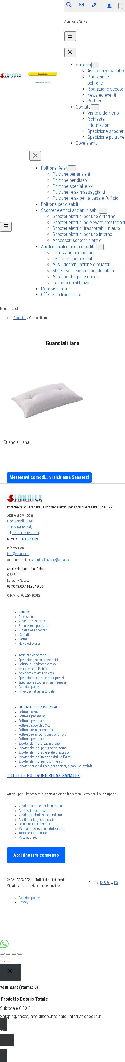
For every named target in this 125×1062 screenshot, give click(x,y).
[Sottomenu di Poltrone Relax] (72, 168)
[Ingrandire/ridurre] (19, 954)
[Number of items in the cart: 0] (120, 6)
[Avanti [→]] (8, 961)
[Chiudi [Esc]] (2, 954)
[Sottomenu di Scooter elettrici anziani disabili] (103, 211)
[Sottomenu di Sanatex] (95, 65)
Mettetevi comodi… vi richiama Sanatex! (49, 477)
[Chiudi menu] (70, 52)
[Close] (10, 972)
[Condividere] (8, 954)
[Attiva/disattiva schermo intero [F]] (14, 954)
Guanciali (19, 318)
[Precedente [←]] (2, 961)
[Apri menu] (70, 36)
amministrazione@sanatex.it (52, 560)
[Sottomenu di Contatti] (95, 107)
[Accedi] (109, 6)
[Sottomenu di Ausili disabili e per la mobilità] (100, 247)
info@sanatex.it (18, 554)
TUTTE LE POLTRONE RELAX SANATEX (43, 775)
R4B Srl (105, 883)
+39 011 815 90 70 (25, 533)
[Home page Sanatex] (8, 318)
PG (116, 883)
